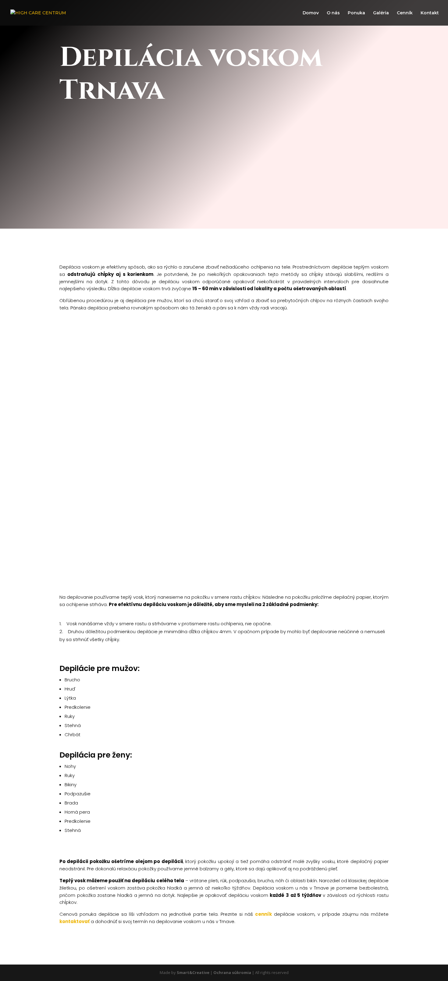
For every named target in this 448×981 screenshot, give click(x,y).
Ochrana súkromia (232, 972)
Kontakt (430, 13)
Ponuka (356, 13)
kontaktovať (74, 921)
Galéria (381, 13)
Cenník (405, 13)
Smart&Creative (193, 972)
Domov (311, 13)
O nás (333, 13)
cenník (263, 914)
